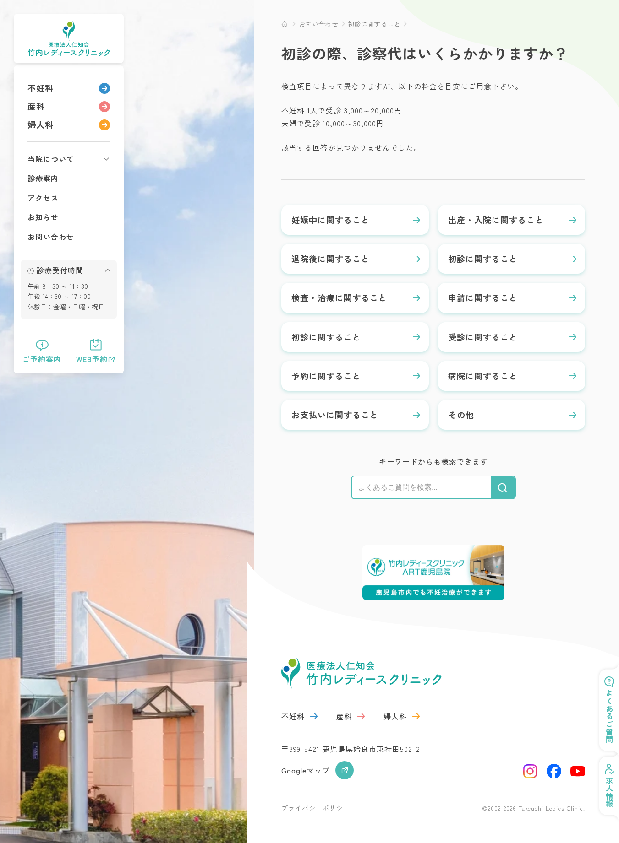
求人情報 (609, 792)
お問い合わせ (50, 236)
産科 (36, 106)
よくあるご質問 (609, 716)
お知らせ (43, 216)
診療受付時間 (60, 270)
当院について (50, 158)
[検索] (503, 487)
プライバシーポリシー (315, 807)
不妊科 (40, 88)
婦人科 (40, 124)
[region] (69, 219)
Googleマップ (305, 770)
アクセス (43, 197)
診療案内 (43, 178)
